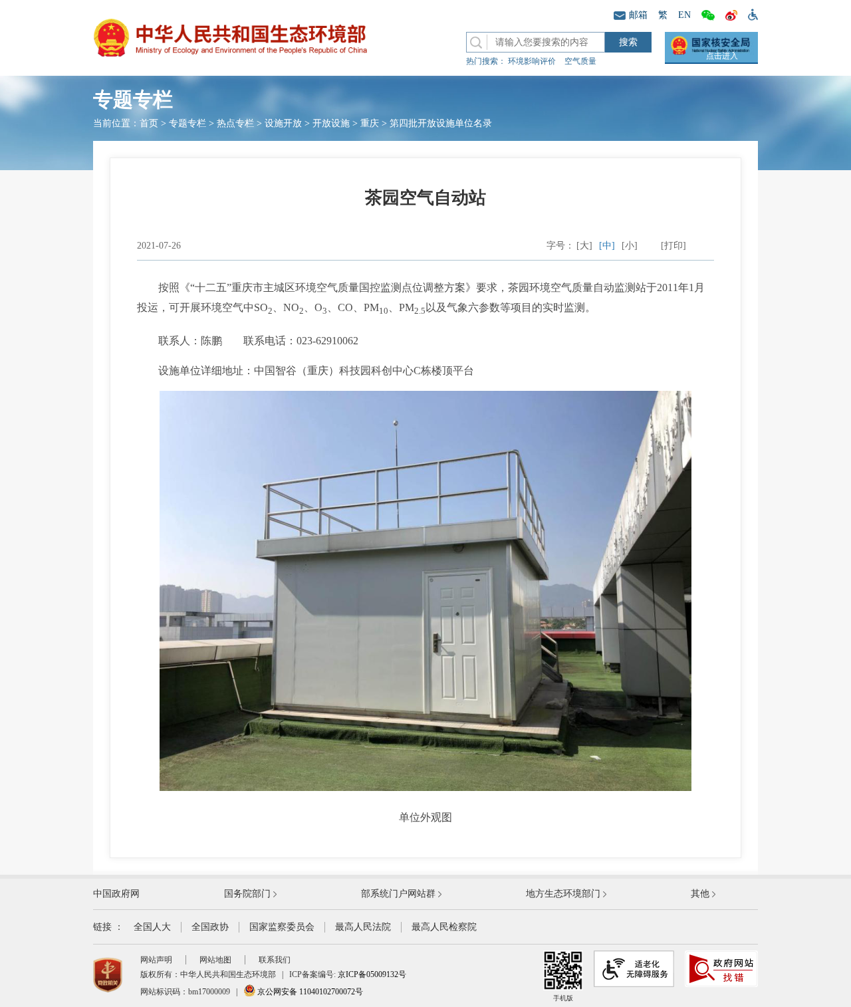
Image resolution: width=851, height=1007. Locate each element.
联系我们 (275, 959)
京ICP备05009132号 (372, 974)
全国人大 (152, 927)
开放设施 (331, 123)
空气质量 (580, 61)
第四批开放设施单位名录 (441, 123)
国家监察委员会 (281, 927)
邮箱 (638, 15)
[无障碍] (750, 14)
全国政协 (210, 927)
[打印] (673, 246)
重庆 (369, 123)
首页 (149, 123)
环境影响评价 (532, 61)
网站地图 (215, 959)
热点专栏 (235, 123)
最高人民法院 (363, 927)
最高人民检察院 (444, 927)
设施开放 (283, 123)
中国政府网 (116, 894)
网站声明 (156, 959)
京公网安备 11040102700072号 (309, 991)
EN (684, 15)
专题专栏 (187, 123)
